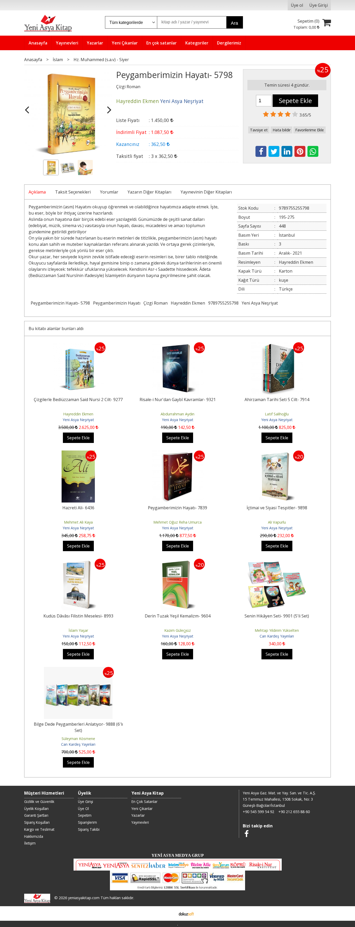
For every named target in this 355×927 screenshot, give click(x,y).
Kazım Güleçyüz (177, 630)
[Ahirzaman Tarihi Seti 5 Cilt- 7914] (277, 345)
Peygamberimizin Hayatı (116, 303)
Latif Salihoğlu (277, 413)
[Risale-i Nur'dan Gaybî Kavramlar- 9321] (177, 345)
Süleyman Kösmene (78, 738)
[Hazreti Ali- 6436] (78, 453)
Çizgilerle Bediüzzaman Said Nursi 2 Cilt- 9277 (78, 399)
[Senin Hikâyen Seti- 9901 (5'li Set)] (277, 562)
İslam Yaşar (78, 630)
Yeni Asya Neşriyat (260, 303)
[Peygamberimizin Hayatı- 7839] (177, 453)
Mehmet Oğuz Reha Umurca (177, 522)
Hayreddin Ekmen (188, 303)
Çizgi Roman (155, 303)
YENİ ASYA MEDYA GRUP (178, 855)
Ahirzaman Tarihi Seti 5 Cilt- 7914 (277, 399)
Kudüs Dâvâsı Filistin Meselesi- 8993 (78, 616)
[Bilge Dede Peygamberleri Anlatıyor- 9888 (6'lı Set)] (78, 670)
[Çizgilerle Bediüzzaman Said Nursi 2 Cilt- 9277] (78, 345)
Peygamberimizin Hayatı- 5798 (60, 303)
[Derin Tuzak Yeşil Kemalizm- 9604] (177, 562)
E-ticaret (169, 913)
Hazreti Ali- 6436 (78, 508)
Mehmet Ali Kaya (78, 522)
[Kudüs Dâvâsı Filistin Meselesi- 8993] (78, 562)
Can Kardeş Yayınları (277, 636)
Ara (234, 23)
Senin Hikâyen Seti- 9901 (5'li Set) (277, 616)
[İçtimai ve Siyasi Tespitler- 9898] (277, 453)
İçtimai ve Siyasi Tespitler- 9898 (277, 508)
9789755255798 (223, 303)
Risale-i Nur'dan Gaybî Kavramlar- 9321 (178, 399)
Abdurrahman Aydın (177, 413)
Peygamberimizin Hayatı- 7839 (177, 508)
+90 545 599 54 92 (258, 811)
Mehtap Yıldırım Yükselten (277, 630)
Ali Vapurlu (277, 522)
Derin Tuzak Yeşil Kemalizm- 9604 (178, 616)
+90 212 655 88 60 (294, 811)
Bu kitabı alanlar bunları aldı (56, 328)
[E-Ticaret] (186, 913)
